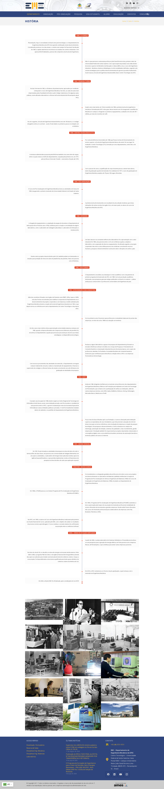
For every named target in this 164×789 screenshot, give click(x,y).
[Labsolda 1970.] (82, 663)
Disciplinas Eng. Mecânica (35, 751)
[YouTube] (134, 3)
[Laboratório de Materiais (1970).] (82, 638)
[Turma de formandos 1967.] (120, 610)
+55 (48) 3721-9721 (117, 745)
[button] (131, 8)
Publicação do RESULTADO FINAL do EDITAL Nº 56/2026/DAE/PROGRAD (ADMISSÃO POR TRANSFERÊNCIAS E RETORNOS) (82, 756)
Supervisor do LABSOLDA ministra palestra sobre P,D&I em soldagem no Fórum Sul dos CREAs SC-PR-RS (81, 747)
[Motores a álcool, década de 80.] (82, 690)
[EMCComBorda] (34, 5)
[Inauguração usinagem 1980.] (44, 637)
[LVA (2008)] (44, 687)
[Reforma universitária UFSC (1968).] (44, 717)
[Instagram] (137, 3)
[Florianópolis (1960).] (44, 609)
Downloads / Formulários (35, 745)
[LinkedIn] (130, 3)
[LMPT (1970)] (120, 664)
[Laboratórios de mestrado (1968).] (120, 638)
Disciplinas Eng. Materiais (35, 754)
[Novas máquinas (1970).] (120, 689)
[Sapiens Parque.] (120, 710)
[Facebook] (127, 3)
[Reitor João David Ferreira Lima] (82, 612)
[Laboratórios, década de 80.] (44, 664)
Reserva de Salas (32, 748)
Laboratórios (31, 757)
